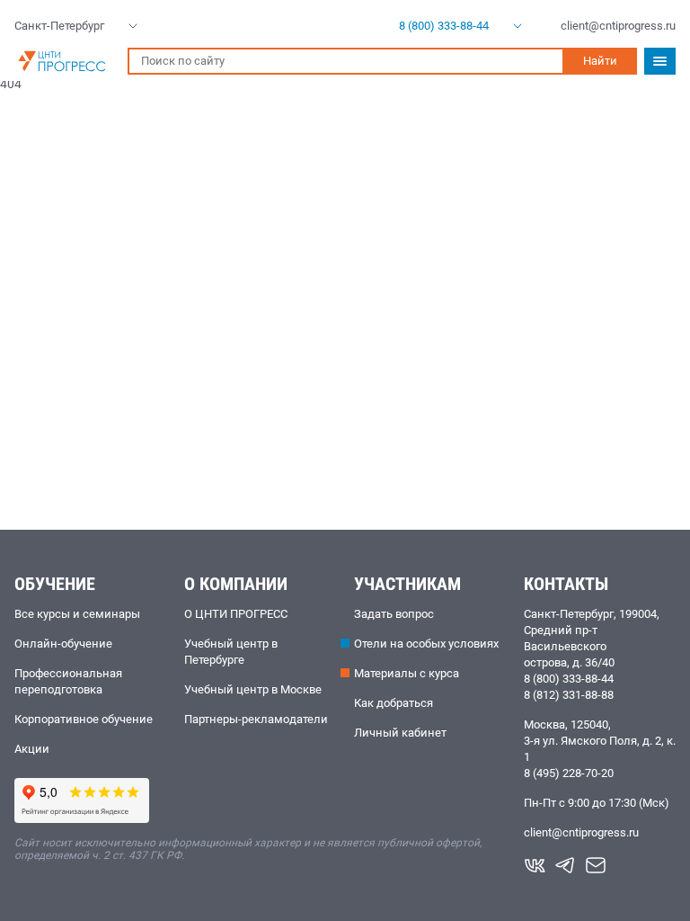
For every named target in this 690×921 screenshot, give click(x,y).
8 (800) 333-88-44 (569, 678)
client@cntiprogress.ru (581, 832)
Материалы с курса (406, 673)
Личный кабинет (400, 732)
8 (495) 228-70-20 (569, 773)
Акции (31, 749)
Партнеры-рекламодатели (256, 719)
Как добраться (393, 703)
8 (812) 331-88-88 (569, 695)
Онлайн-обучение (63, 643)
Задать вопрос (394, 614)
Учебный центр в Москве (253, 689)
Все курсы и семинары (77, 614)
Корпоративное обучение (83, 719)
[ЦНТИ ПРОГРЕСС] (62, 61)
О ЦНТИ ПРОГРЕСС (236, 614)
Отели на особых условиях (426, 643)
